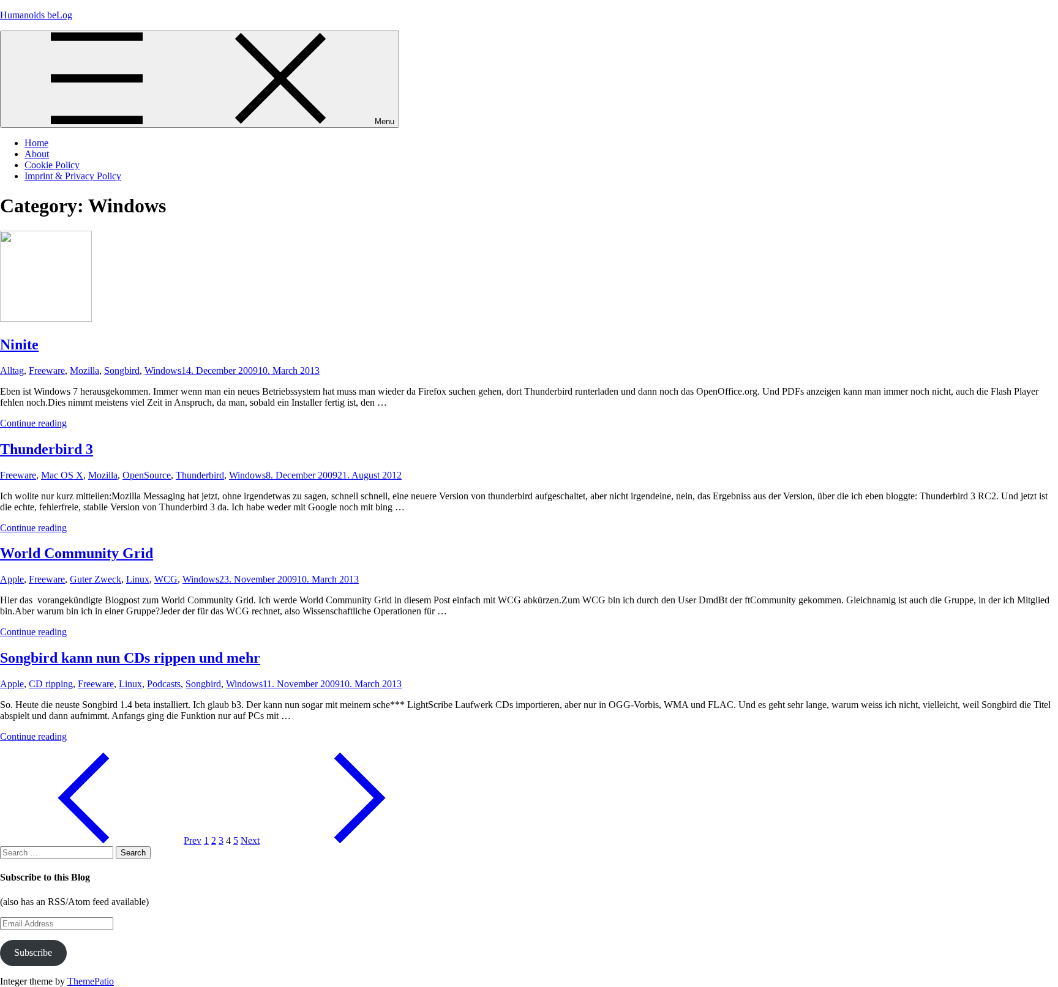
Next (250, 840)
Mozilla (84, 370)
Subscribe (33, 952)
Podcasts (164, 684)
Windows (162, 370)
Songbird (122, 370)
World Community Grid (76, 553)
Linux (137, 579)
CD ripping (51, 684)
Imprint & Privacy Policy (72, 176)
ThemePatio (90, 981)
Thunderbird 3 (46, 449)
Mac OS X (62, 475)
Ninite (19, 344)
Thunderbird (200, 475)
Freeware (47, 370)
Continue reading (33, 423)
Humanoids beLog (36, 15)
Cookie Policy (52, 165)
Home (36, 143)
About (36, 154)
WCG (166, 579)
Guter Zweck (95, 579)
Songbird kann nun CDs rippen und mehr (130, 658)
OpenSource (146, 475)
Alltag (12, 370)
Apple (12, 579)
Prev (192, 840)
